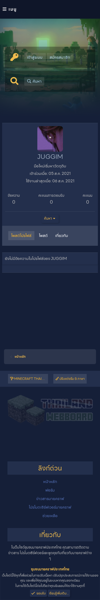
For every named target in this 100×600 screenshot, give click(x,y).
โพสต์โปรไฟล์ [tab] (21, 235)
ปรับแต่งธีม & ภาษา (72, 378)
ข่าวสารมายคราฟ (50, 499)
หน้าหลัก (50, 481)
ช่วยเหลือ (50, 516)
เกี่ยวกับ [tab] (61, 235)
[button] (50, 9)
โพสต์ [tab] (43, 235)
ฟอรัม (50, 490)
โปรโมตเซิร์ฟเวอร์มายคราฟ (50, 507)
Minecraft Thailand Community (30, 378)
